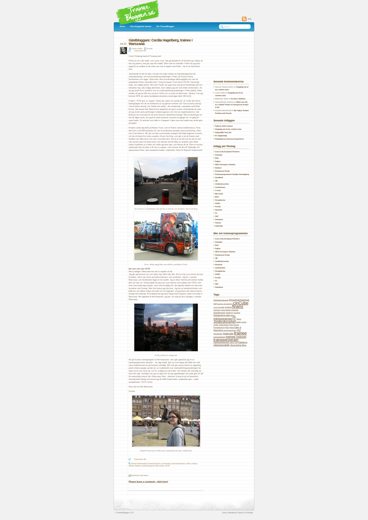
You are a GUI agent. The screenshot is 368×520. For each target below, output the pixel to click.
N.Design (249, 513)
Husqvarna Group (222, 171)
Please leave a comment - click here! (148, 481)
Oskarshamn (224, 325)
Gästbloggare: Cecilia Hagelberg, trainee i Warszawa (160, 42)
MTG (217, 197)
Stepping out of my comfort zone (228, 129)
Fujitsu (218, 161)
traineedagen (219, 337)
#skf (215, 304)
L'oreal (218, 190)
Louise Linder (136, 48)
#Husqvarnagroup (239, 300)
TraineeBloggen (123, 513)
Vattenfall (219, 226)
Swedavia (219, 220)
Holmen (218, 168)
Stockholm (217, 334)
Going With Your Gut (223, 133)
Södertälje (228, 333)
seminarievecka (229, 330)
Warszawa (160, 466)
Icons (224, 513)
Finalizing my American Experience (229, 139)
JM (216, 181)
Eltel (217, 158)
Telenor (218, 223)
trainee (194, 464)
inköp (232, 315)
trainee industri (135, 466)
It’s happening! (221, 136)
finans (237, 306)
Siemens (218, 210)
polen (188, 464)
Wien (244, 345)
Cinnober (219, 155)
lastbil (238, 322)
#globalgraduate (220, 300)
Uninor (231, 342)
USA (236, 342)
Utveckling (235, 345)
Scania (150, 48)
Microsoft (219, 194)
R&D (227, 328)
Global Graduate (232, 310)
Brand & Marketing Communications (146, 464)
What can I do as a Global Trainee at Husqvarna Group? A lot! (232, 104)
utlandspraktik (221, 345)
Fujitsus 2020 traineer (224, 126)
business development (225, 304)
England (228, 307)
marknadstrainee (178, 464)
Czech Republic (219, 307)
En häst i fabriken (238, 99)
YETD (167, 466)
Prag (231, 325)
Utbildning (242, 342)
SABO (217, 203)
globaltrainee (219, 313)
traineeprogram (148, 466)
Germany (217, 310)
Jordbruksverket (222, 184)
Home (122, 26)
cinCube (240, 303)
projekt (236, 325)
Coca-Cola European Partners (227, 152)
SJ (216, 213)
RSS (250, 19)
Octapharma (220, 200)
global (223, 310)
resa (231, 327)
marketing (166, 464)
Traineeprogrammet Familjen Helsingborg (232, 174)
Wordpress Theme (236, 513)
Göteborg (229, 313)
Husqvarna (219, 315)
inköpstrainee (222, 318)
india (228, 315)
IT (234, 318)
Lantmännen (220, 187)
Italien (239, 319)
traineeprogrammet (221, 342)
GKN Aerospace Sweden (225, 165)
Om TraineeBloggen (165, 26)
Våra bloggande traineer (140, 26)
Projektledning (219, 328)
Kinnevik (218, 265)
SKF (216, 216)
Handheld (219, 178)
